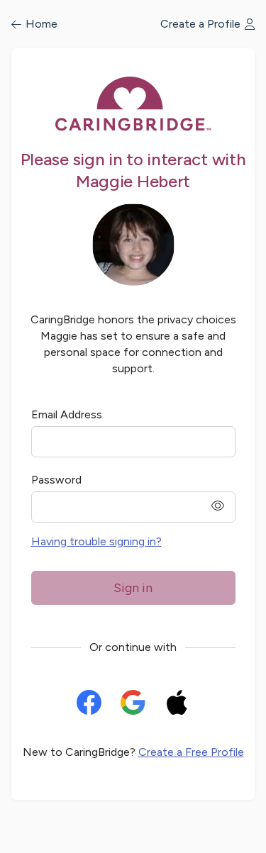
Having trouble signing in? (96, 541)
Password (56, 479)
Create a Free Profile (191, 752)
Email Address (66, 414)
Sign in (133, 588)
